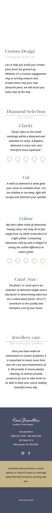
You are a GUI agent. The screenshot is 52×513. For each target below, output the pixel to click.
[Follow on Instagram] (22, 453)
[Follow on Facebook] (29, 453)
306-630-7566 (34, 435)
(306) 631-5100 (18, 435)
